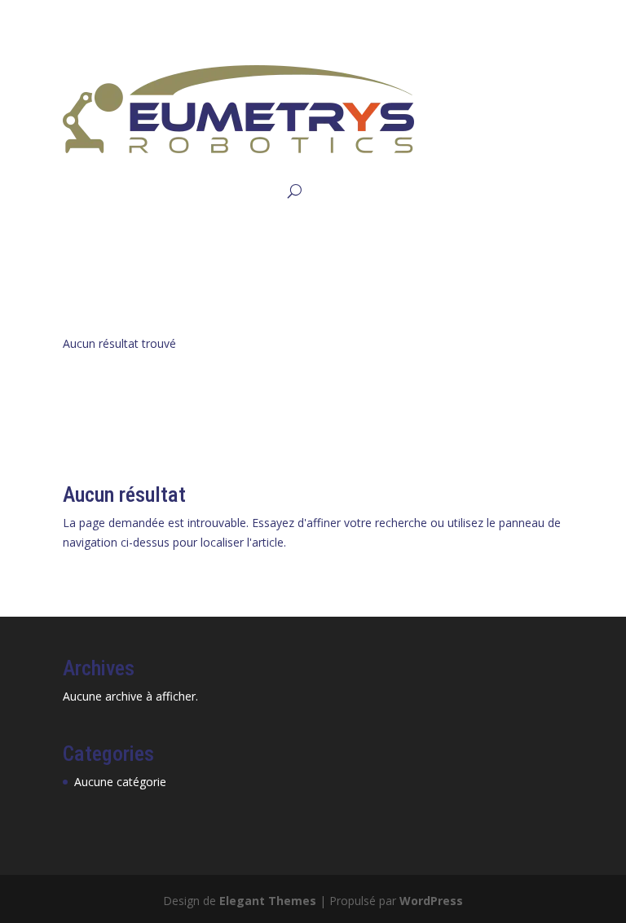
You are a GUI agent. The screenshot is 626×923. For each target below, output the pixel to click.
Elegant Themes (267, 900)
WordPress (431, 900)
